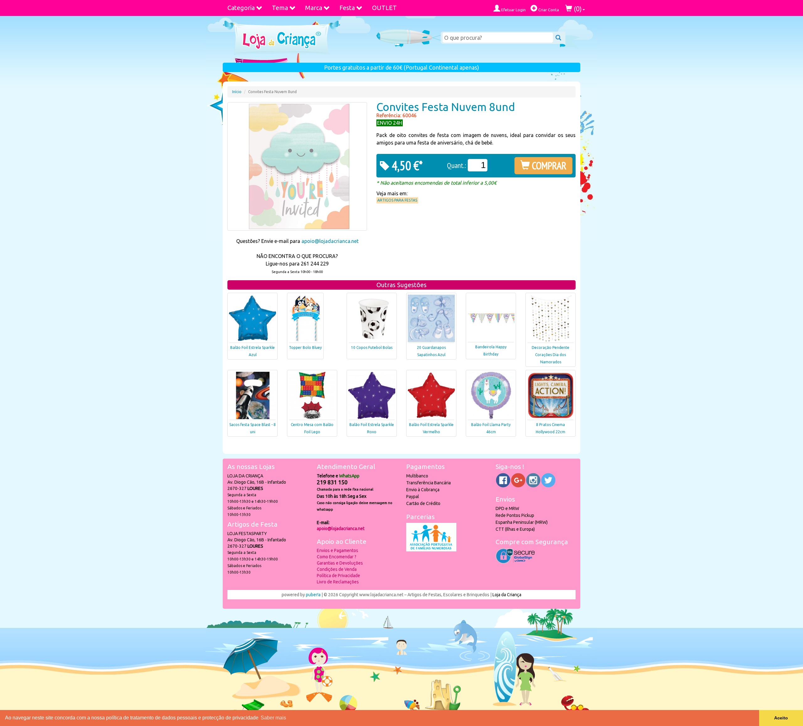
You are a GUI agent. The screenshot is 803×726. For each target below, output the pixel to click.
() (577, 9)
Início (237, 92)
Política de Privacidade (338, 575)
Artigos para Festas (397, 200)
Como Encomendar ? (336, 556)
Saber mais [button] (273, 717)
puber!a (313, 594)
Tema (280, 7)
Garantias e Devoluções (340, 563)
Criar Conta (548, 10)
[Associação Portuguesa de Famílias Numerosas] (431, 549)
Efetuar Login (513, 10)
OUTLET (384, 7)
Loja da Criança (506, 594)
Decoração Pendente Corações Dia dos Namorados (550, 354)
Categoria (241, 7)
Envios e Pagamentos (337, 550)
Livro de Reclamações (338, 581)
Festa (347, 7)
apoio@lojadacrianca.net (330, 241)
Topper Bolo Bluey (305, 347)
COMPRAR (548, 165)
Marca (313, 7)
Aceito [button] (781, 717)
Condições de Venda (337, 569)
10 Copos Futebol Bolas (371, 347)
